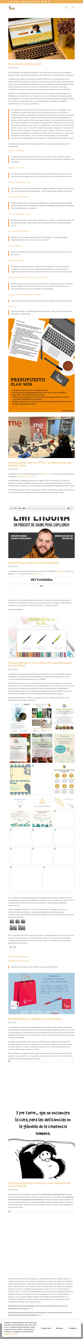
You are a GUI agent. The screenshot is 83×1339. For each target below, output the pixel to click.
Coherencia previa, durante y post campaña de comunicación (39, 1185)
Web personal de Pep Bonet (18, 197)
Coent (16, 574)
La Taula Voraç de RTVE (26, 476)
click (31, 1308)
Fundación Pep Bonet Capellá (19, 182)
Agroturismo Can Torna (16, 168)
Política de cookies (10, 1334)
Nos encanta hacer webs (24, 64)
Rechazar (59, 1328)
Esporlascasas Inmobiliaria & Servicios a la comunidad (27, 277)
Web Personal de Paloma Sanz (19, 214)
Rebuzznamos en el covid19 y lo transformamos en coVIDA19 (40, 664)
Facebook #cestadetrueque (18, 957)
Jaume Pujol (60, 571)
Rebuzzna (12, 307)
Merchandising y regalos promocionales (35, 1018)
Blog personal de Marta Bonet (19, 231)
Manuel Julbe (46, 474)
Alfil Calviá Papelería (15, 260)
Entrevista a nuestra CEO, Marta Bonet (33, 562)
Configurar (73, 1328)
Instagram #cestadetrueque (18, 961)
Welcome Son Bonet (16, 150)
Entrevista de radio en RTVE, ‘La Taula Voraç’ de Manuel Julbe (39, 464)
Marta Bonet (38, 574)
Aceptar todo (46, 1328)
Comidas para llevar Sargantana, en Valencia (24, 294)
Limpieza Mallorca (15, 246)
